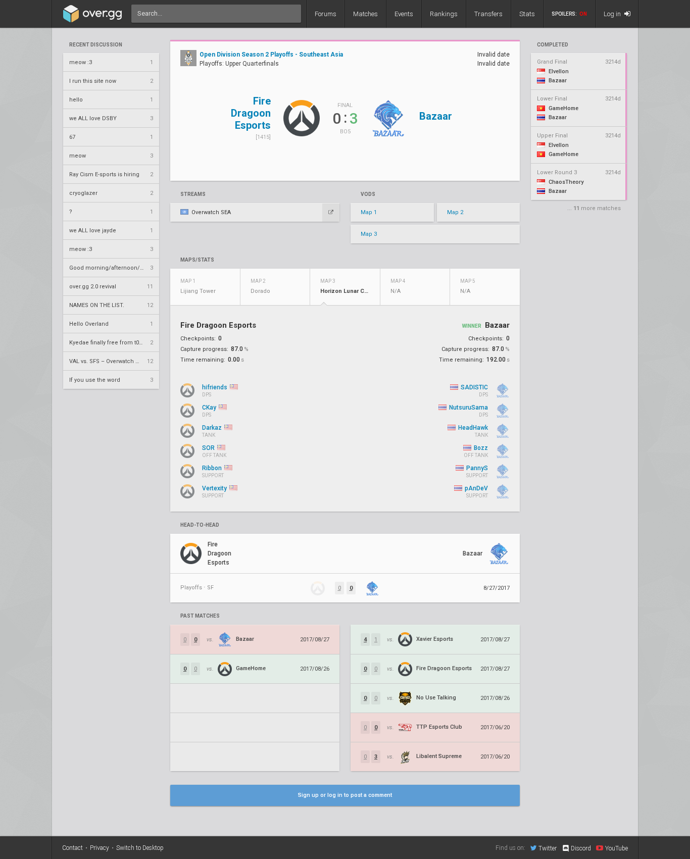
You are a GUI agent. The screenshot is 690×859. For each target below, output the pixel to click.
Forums (325, 14)
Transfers (488, 14)
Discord (581, 848)
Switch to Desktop (140, 848)
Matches (365, 14)
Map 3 (369, 234)
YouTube (616, 848)
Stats (527, 14)
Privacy (99, 848)
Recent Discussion (95, 44)
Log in (613, 14)
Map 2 (455, 212)
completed (552, 44)
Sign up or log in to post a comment (345, 795)
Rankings (444, 14)
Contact (72, 848)
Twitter (547, 848)
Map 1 (369, 212)
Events (404, 14)
